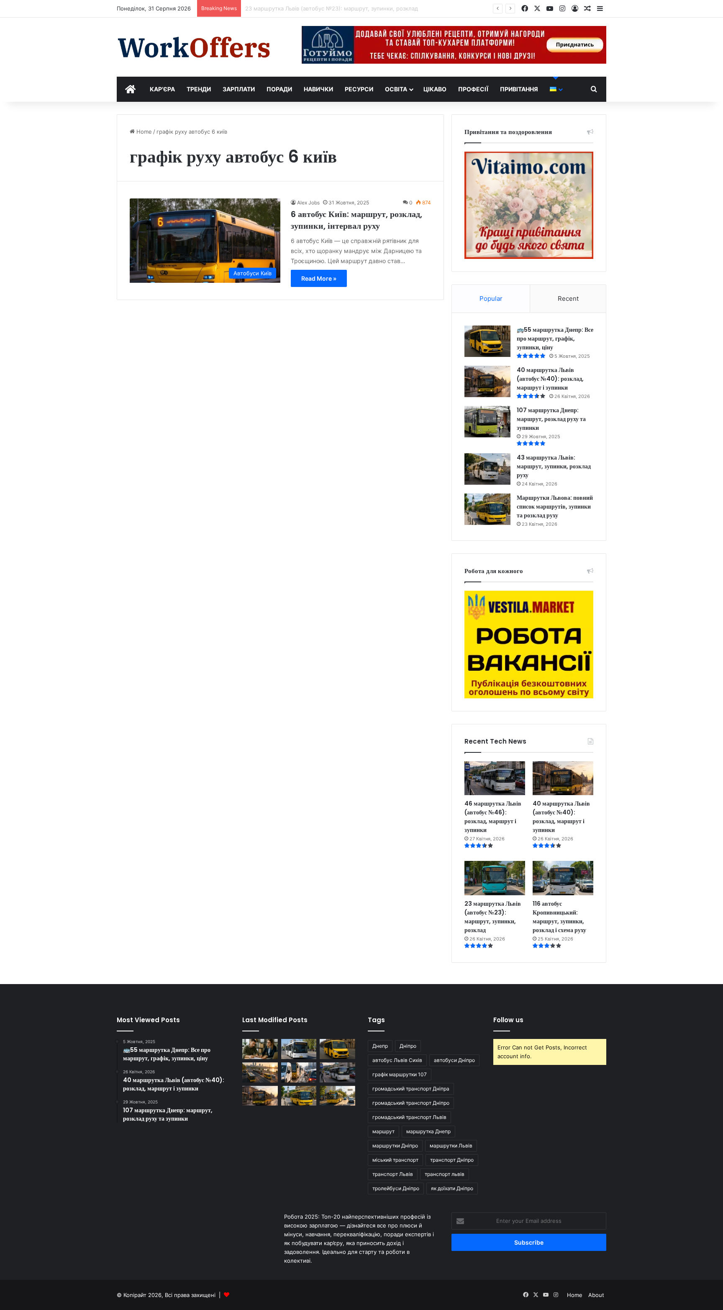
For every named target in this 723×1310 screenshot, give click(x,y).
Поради (279, 89)
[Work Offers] (194, 47)
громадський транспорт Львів (409, 1117)
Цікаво (434, 89)
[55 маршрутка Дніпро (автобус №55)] (299, 1049)
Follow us (508, 1019)
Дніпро (408, 1046)
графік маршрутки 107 (399, 1074)
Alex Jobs (308, 202)
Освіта (396, 89)
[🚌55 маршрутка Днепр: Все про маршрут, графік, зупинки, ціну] (487, 341)
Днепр (380, 1046)
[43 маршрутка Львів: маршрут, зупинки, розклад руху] (487, 469)
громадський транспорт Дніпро (410, 1103)
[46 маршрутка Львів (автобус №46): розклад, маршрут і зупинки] (494, 778)
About (596, 1295)
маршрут (383, 1131)
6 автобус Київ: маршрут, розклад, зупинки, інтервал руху (356, 220)
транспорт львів (444, 1174)
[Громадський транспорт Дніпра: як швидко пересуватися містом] (260, 1072)
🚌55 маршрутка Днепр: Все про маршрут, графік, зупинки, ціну (555, 338)
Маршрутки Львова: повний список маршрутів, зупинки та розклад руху (555, 506)
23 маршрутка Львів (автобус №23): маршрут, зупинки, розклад (492, 916)
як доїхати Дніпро (452, 1188)
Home (143, 131)
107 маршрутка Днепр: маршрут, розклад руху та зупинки (551, 419)
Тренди (199, 89)
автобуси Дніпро (454, 1060)
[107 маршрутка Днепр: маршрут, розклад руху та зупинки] (487, 421)
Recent (568, 298)
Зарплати (239, 89)
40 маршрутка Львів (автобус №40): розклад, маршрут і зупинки (550, 379)
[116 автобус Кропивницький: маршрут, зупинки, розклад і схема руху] (563, 878)
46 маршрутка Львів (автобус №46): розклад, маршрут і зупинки (492, 816)
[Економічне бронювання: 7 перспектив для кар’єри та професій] (260, 1049)
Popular (491, 298)
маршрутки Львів (451, 1145)
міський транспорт (395, 1160)
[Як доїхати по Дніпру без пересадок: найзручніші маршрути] (299, 1072)
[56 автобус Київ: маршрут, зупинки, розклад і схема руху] (337, 1096)
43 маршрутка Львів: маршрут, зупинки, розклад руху (554, 466)
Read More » (318, 278)
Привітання (519, 89)
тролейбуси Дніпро (395, 1188)
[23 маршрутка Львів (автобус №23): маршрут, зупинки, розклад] (494, 878)
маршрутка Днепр (428, 1131)
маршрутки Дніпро (395, 1145)
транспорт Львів (392, 1174)
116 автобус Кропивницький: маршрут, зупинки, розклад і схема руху (559, 916)
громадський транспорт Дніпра (410, 1088)
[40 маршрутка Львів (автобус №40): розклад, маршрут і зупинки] (487, 381)
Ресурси (359, 89)
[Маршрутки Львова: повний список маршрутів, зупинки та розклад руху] (487, 509)
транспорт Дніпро (452, 1160)
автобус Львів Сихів (397, 1060)
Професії (473, 89)
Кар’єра (162, 89)
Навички (318, 89)
